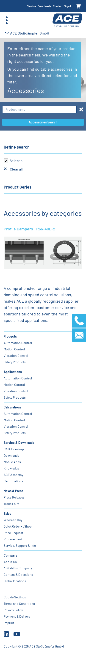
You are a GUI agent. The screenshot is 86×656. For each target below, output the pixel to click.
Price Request (13, 533)
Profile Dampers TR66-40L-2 (29, 228)
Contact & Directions (18, 574)
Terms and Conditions (19, 603)
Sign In (68, 6)
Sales (7, 513)
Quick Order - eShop (18, 526)
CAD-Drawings (14, 449)
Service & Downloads (19, 443)
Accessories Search (43, 122)
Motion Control (14, 349)
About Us (10, 562)
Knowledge (11, 468)
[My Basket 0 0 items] (78, 6)
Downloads (44, 6)
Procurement (13, 539)
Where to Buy (13, 520)
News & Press (13, 491)
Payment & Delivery (17, 616)
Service (31, 6)
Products (10, 336)
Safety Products (15, 362)
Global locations (15, 581)
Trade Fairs (11, 504)
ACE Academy (13, 475)
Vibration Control (16, 355)
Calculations (12, 407)
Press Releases (14, 497)
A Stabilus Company (18, 568)
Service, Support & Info (20, 545)
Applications (13, 372)
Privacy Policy (13, 610)
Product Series (17, 186)
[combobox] (39, 109)
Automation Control (18, 343)
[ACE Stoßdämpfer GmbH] (67, 20)
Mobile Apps (12, 462)
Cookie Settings (15, 597)
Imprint (9, 623)
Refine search (17, 146)
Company (10, 555)
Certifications (13, 481)
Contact (57, 6)
